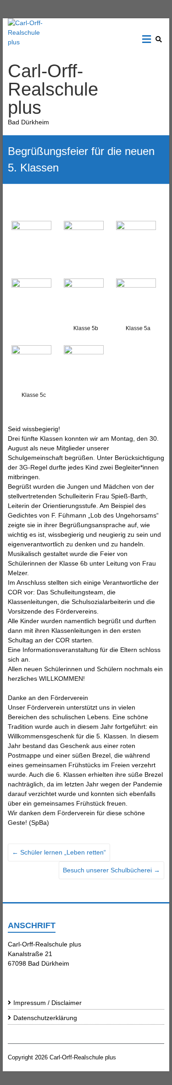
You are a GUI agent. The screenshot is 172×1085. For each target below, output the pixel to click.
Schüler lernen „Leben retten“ (59, 852)
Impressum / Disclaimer (47, 1002)
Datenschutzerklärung (45, 1017)
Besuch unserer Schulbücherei (111, 870)
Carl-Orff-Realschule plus (53, 89)
